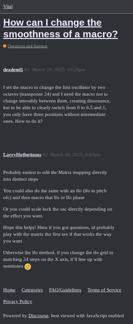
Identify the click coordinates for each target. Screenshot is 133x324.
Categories (32, 289)
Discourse (38, 315)
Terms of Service (104, 289)
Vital (8, 6)
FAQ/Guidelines (65, 289)
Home (9, 289)
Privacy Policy (17, 301)
